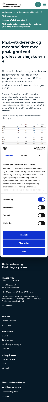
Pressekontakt (9, 320)
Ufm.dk (5, 348)
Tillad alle (24, 235)
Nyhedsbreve (8, 359)
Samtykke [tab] (8, 155)
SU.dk (5, 336)
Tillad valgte (24, 243)
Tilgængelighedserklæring (13, 382)
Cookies (5, 396)
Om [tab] (39, 155)
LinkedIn (6, 368)
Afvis (24, 251)
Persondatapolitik (10, 392)
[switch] (41, 207)
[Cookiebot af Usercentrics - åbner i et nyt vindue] (34, 148)
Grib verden (7, 340)
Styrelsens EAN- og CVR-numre (20, 292)
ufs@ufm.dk (14, 280)
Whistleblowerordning (11, 387)
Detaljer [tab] (24, 155)
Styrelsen (6, 325)
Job (4, 364)
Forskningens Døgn (11, 344)
